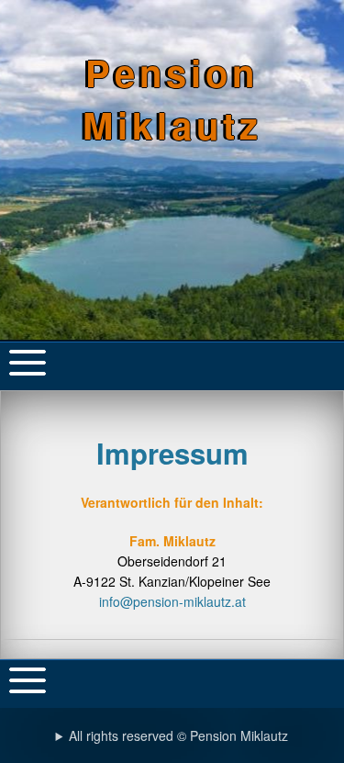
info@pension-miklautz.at (172, 601)
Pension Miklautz (172, 98)
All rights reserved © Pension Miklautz (178, 735)
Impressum (172, 453)
